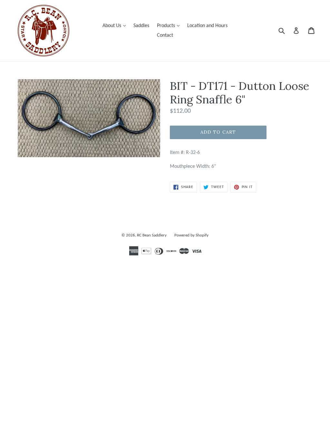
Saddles (141, 25)
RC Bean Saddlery (152, 235)
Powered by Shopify (191, 235)
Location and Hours (207, 25)
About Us (115, 25)
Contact (165, 35)
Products (170, 25)
